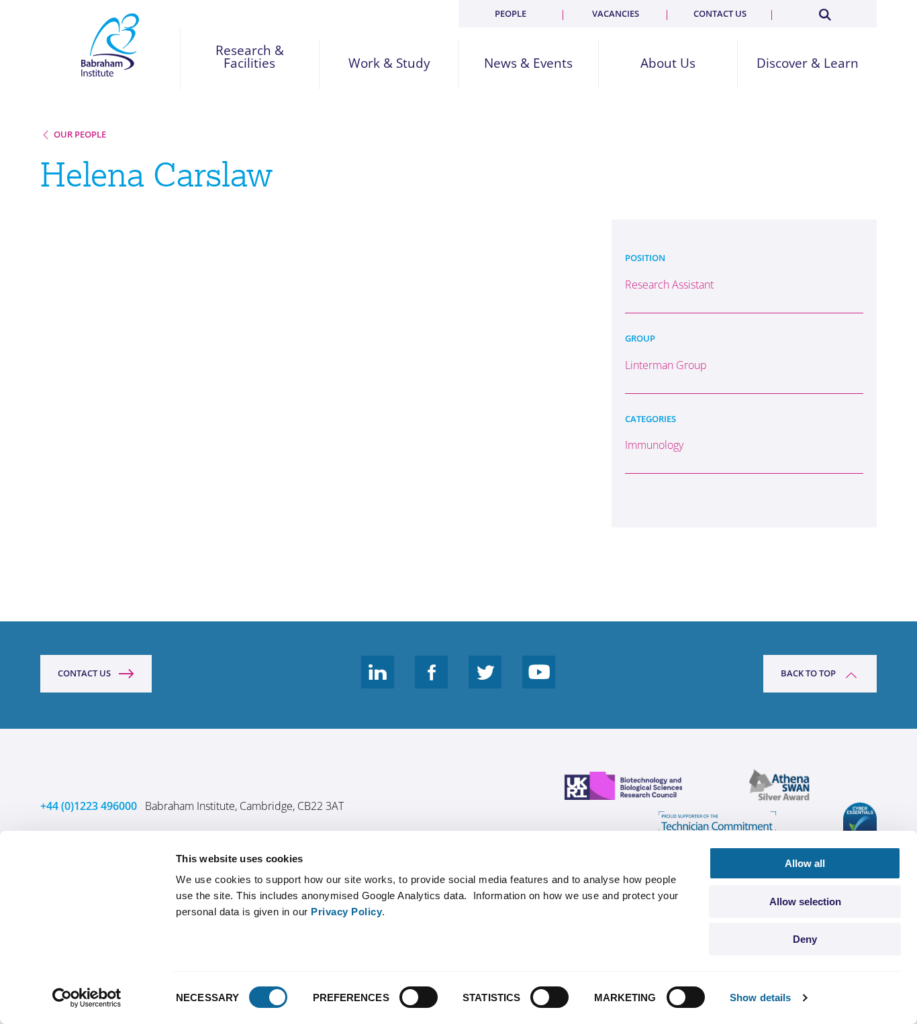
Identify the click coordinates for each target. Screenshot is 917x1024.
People (510, 13)
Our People (80, 134)
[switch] (418, 997)
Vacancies (615, 13)
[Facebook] (431, 682)
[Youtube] (539, 682)
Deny (805, 939)
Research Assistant (669, 284)
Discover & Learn (808, 63)
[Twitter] (485, 682)
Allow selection (805, 901)
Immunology (654, 445)
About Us (667, 63)
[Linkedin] (378, 682)
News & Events (528, 63)
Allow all (805, 863)
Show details (760, 997)
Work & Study (389, 63)
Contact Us (84, 673)
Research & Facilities (249, 57)
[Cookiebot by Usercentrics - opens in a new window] (87, 998)
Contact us (719, 13)
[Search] (824, 12)
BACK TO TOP (808, 673)
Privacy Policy (346, 911)
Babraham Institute (110, 44)
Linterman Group (666, 365)
